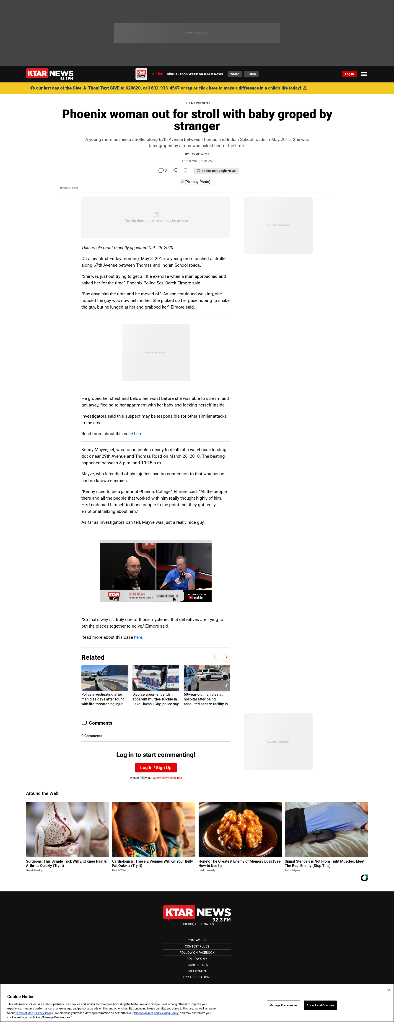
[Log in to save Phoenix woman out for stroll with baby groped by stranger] (185, 170)
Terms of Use (24, 1013)
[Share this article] (175, 170)
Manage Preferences (284, 1005)
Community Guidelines (167, 777)
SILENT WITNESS (197, 103)
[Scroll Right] (226, 657)
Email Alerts (197, 965)
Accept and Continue (320, 1005)
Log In (349, 74)
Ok (389, 989)
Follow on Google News (219, 171)
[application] (156, 571)
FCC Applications (197, 977)
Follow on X (197, 959)
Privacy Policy (43, 1013)
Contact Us (197, 940)
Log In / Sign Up (155, 767)
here (138, 433)
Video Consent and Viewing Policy (156, 1013)
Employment (197, 971)
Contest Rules (197, 946)
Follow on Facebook (197, 952)
